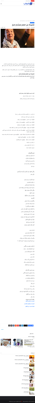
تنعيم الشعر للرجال (26, 371)
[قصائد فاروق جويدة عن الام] (17, 342)
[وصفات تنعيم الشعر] (31, 377)
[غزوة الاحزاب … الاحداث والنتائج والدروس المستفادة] (31, 361)
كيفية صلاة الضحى (26, 391)
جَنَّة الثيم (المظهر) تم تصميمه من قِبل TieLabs (15, 401)
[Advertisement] (17, 12)
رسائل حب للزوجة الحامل (8, 346)
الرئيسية (32, 20)
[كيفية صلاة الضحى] (31, 393)
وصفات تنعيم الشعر (26, 375)
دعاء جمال (32, 27)
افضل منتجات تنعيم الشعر (25, 383)
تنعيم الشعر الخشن (26, 367)
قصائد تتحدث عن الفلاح (29, 306)
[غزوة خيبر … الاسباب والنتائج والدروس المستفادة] (31, 357)
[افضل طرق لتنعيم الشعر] (31, 381)
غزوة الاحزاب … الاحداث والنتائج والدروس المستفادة (22, 359)
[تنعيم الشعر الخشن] (31, 369)
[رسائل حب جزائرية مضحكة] (29, 342)
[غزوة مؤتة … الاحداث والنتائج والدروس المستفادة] (31, 365)
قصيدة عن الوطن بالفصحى (29, 303)
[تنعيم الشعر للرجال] (31, 373)
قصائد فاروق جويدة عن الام (19, 346)
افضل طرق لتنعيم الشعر (25, 379)
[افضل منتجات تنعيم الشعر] (31, 385)
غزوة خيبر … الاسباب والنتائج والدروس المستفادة (22, 355)
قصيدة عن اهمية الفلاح (30, 301)
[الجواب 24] (28, 3)
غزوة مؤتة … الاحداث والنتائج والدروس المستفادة (22, 363)
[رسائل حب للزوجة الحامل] (6, 342)
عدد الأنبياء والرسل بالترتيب (25, 387)
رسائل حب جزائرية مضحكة (31, 346)
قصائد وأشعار (29, 20)
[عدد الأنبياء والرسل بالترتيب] (31, 389)
